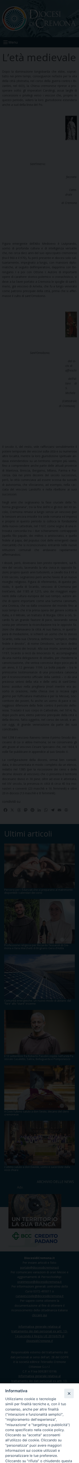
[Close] (69, 1393)
